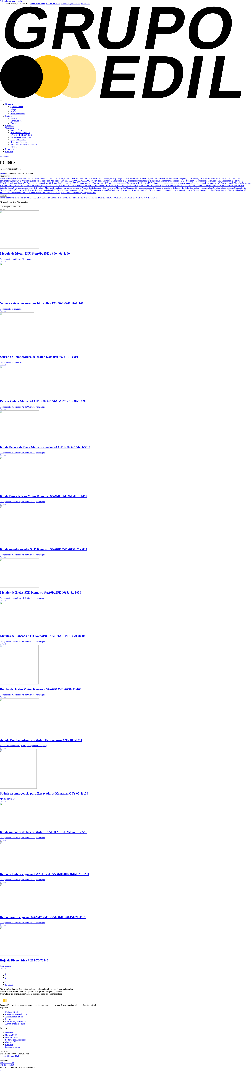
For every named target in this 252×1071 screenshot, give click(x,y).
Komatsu (114, 185)
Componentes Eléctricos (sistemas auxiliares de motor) (136, 181)
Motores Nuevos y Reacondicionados (222, 185)
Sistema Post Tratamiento (11, 193)
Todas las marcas (7, 198)
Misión (13, 109)
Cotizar (3, 261)
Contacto (9, 151)
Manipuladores (126, 185)
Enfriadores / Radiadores (138, 183)
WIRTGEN (151, 198)
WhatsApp (85, 3)
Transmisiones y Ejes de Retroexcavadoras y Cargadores (70, 193)
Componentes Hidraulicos (208, 181)
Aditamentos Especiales (20, 132)
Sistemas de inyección (34, 193)
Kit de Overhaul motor (73, 185)
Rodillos (179, 188)
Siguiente (9, 985)
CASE (28, 198)
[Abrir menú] (1, 100)
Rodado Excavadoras (164, 188)
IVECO (87, 198)
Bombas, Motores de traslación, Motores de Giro (46, 181)
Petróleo (86, 188)
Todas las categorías (8, 178)
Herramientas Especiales (20, 137)
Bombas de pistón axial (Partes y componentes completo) (165, 178)
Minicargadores (161, 185)
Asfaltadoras (83, 178)
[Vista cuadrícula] (1, 209)
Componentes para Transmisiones (91, 183)
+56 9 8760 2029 (53, 3)
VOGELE (130, 198)
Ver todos (14, 147)
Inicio (2, 173)
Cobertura (9, 125)
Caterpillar (97, 181)
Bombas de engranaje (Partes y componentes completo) (115, 178)
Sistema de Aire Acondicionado (23, 144)
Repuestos (9, 149)
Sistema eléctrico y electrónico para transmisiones (170, 190)
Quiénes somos (16, 106)
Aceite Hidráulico (40, 178)
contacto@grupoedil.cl (70, 3)
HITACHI (77, 198)
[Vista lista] (4, 209)
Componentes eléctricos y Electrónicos (178, 181)
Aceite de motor (24, 178)
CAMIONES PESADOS (21, 135)
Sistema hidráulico (237, 190)
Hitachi (36, 185)
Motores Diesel (16, 130)
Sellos (189, 188)
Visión (13, 111)
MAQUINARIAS (18, 140)
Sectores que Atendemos (15, 1040)
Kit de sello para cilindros (96, 185)
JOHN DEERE (99, 198)
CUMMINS (55, 198)
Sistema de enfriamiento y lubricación (74, 190)
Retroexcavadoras (146, 188)
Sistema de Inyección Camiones (106, 190)
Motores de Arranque (179, 185)
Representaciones (17, 114)
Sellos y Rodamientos (204, 188)
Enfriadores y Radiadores (15, 1021)
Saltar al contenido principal (11, 1)
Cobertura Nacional (13, 1042)
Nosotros (9, 104)
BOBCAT (20, 198)
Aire (74, 178)
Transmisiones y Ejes (14, 1017)
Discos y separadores (116, 183)
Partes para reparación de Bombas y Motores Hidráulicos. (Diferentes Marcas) (48, 188)
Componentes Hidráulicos (16, 1014)
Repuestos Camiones (19, 142)
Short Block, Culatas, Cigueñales (231, 188)
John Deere (56, 185)
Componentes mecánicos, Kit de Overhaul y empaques (51, 183)
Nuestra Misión (11, 1035)
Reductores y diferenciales (104, 188)
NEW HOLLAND (116, 198)
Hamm (5, 185)
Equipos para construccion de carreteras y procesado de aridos (178, 183)
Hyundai (45, 185)
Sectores (8, 116)
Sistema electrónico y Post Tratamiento (210, 190)
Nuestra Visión (11, 1037)
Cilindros (107, 181)
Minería (13, 118)
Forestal (13, 123)
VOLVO (140, 198)
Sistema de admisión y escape (13, 190)
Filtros (238, 183)
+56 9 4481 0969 (37, 3)
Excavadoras (212, 183)
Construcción (16, 121)
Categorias (9, 128)
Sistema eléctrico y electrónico (134, 190)
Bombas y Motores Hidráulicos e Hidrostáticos (211, 178)
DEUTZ (66, 198)
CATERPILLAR (41, 198)
